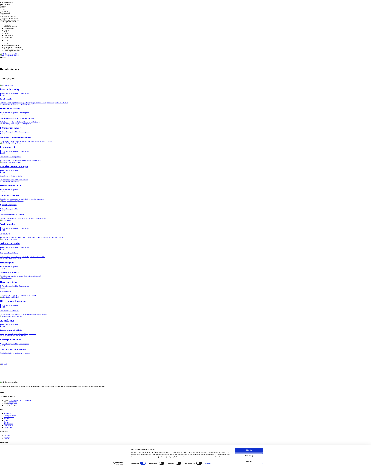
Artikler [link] (2, 8)
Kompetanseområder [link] (10, 27)
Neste (4, 364)
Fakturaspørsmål (9, 427)
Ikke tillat (249, 461)
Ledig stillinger (8, 425)
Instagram (7, 437)
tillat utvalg (249, 456)
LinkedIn (6, 438)
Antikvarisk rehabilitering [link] (8, 16)
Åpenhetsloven (8, 424)
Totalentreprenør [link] (5, 4)
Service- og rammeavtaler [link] (8, 22)
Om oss (6, 422)
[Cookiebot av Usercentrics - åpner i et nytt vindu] (118, 463)
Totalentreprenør (9, 417)
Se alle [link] (2, 15)
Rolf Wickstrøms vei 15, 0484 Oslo (20, 400)
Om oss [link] (2, 9)
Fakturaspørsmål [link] (5, 13)
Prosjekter (7, 418)
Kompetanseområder (10, 415)
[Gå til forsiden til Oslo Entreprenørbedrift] (9, 54)
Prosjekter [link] (3, 6)
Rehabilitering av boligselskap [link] (9, 18)
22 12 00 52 (13, 402)
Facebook (7, 435)
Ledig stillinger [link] (4, 11)
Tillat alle (249, 450)
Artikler (6, 420)
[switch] (161, 463)
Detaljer (208, 463)
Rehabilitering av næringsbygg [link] (9, 20)
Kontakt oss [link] (3, 1)
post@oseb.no (12, 403)
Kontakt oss (7, 413)
